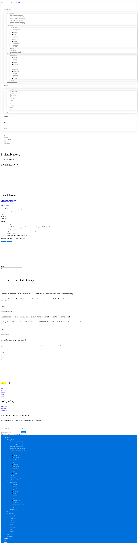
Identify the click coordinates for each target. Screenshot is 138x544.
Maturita (6, 137)
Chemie (5, 141)
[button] (69, 288)
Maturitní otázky (7, 139)
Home (5, 135)
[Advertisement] (69, 180)
